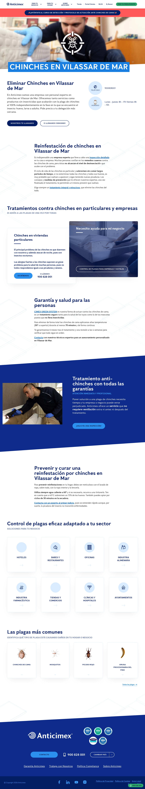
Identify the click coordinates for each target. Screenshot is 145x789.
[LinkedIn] (68, 783)
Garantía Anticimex (34, 766)
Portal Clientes (90, 4)
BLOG (101, 4)
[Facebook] (59, 783)
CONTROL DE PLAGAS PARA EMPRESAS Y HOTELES (102, 269)
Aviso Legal (136, 781)
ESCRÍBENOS (23, 276)
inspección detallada (99, 157)
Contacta (38, 337)
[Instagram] (85, 783)
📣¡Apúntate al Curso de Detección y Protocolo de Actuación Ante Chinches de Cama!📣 (72, 13)
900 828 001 (45, 276)
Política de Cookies (122, 781)
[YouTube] (76, 783)
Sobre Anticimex (112, 766)
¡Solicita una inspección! (88, 426)
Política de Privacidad (104, 781)
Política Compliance (88, 766)
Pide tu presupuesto (126, 4)
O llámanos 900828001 (55, 123)
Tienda (79, 4)
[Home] (15, 4)
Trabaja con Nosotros (61, 766)
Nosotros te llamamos (22, 123)
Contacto (44, 755)
